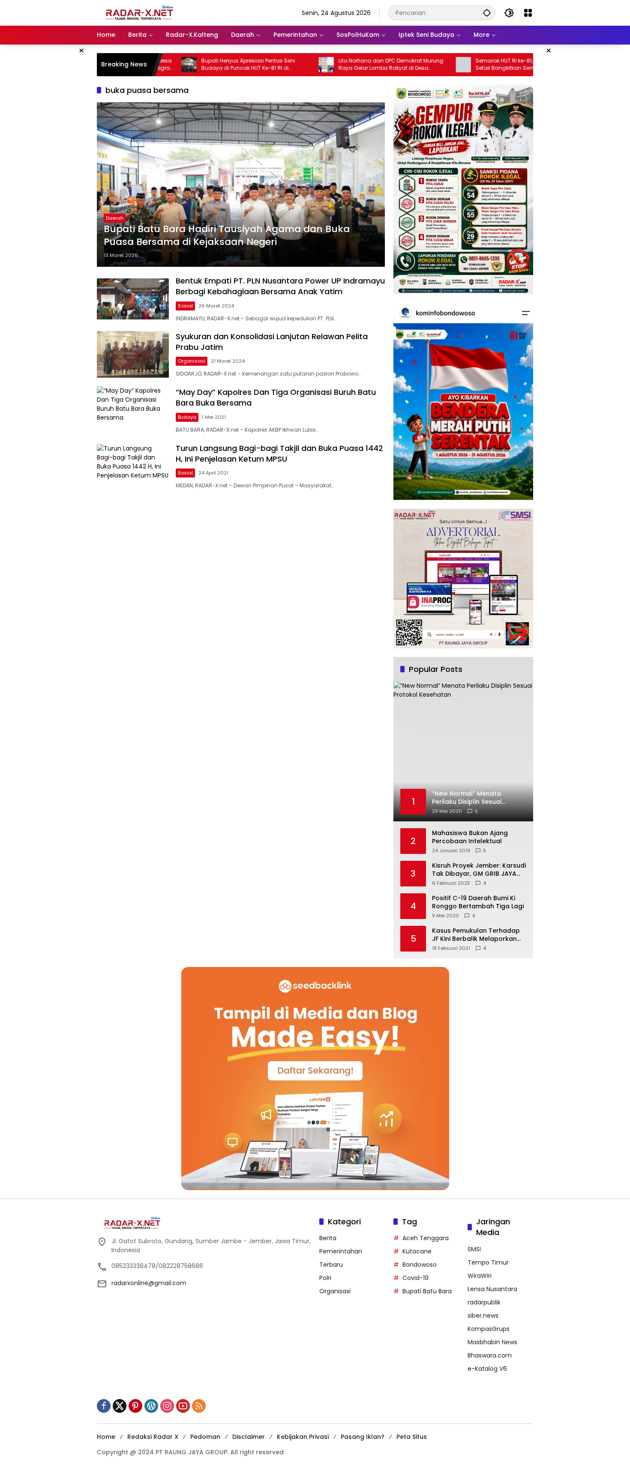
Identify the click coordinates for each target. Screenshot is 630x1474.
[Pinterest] (135, 1406)
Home (106, 1436)
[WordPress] (151, 1406)
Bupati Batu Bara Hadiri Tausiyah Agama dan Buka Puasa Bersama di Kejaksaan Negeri (227, 236)
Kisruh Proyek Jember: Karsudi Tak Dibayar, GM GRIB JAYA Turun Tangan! (479, 870)
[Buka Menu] (528, 13)
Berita (327, 1238)
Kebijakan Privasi (303, 1436)
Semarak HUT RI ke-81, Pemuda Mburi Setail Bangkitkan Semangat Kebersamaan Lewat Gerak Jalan (478, 64)
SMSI (474, 1249)
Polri (325, 1278)
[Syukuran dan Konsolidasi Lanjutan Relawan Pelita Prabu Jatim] (133, 354)
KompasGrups (489, 1329)
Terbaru (331, 1264)
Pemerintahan (340, 1251)
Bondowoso (419, 1264)
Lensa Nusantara (492, 1289)
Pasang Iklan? (362, 1436)
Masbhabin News (492, 1342)
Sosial (185, 305)
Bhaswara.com (490, 1355)
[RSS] (199, 1406)
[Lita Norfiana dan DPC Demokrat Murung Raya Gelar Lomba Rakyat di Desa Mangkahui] (280, 64)
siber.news (483, 1315)
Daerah (114, 218)
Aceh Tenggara (425, 1238)
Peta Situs (411, 1436)
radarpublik (484, 1302)
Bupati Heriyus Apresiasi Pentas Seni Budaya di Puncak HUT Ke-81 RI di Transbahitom (202, 64)
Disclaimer (248, 1436)
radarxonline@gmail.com (148, 1283)
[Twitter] (119, 1406)
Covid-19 (415, 1278)
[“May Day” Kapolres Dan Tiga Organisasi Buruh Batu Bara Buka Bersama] (133, 410)
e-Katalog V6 (487, 1368)
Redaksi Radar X (152, 1436)
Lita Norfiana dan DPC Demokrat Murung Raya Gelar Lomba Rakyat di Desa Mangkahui (345, 64)
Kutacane (417, 1251)
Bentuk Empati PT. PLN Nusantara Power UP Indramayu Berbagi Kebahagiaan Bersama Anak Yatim (280, 286)
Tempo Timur (488, 1262)
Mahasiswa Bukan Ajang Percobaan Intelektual (470, 837)
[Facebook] (104, 1406)
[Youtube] (183, 1406)
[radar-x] (140, 12)
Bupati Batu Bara (427, 1291)
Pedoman (205, 1436)
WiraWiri (480, 1275)
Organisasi (191, 361)
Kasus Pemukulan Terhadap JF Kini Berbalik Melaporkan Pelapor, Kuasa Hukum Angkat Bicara (476, 935)
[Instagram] (167, 1406)
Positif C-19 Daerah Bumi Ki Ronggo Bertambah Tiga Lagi (478, 902)
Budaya (187, 417)
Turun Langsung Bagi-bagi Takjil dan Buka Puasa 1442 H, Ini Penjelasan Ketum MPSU (279, 453)
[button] (486, 13)
